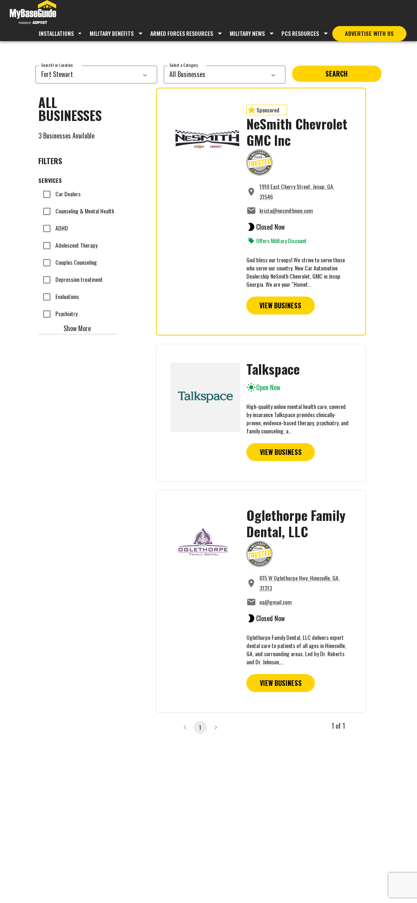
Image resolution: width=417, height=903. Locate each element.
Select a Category (183, 65)
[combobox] (87, 74)
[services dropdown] (145, 74)
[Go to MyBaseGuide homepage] (33, 13)
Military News (247, 33)
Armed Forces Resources (181, 33)
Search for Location (56, 65)
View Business (280, 305)
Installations (56, 33)
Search (336, 74)
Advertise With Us (369, 33)
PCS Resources (300, 33)
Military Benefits (112, 33)
